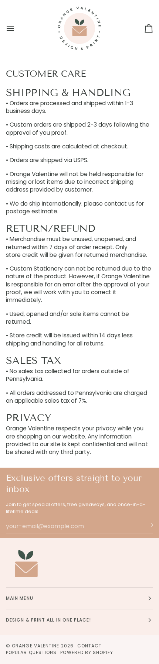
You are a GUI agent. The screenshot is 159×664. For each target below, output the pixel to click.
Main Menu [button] (19, 598)
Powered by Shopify (86, 652)
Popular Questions (31, 652)
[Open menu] (17, 28)
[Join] (147, 525)
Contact (89, 646)
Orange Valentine (35, 646)
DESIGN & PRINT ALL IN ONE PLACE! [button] (48, 620)
